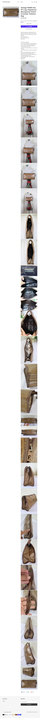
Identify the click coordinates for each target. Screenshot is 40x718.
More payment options (29, 28)
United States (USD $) (7, 712)
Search (4, 701)
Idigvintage (6, 1)
